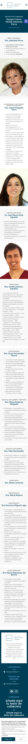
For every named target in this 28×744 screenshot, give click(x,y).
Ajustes (5, 735)
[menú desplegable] (1, 5)
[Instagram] (16, 691)
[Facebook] (11, 691)
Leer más (21, 739)
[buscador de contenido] (26, 4)
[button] (26, 21)
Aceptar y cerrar (8, 739)
